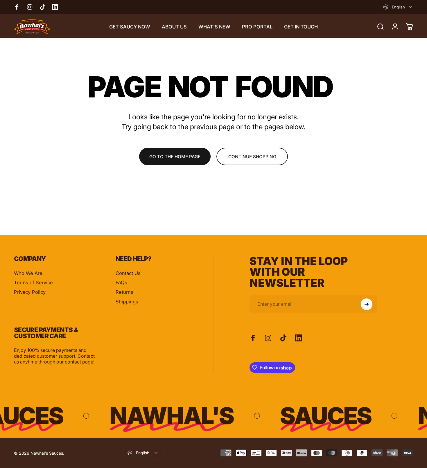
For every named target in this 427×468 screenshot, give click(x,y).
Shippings (127, 302)
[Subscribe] (366, 304)
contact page (79, 362)
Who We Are (28, 273)
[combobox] (398, 7)
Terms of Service (33, 282)
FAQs (121, 282)
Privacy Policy (30, 292)
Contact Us (128, 273)
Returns (124, 292)
